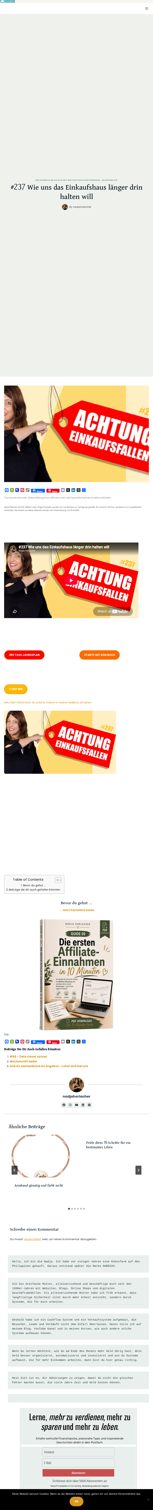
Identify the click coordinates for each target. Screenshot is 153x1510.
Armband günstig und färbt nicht (39, 1186)
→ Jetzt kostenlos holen (76, 910)
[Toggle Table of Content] (56, 880)
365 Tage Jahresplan (24, 655)
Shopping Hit (110, 180)
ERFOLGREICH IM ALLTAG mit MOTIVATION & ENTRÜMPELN (67, 180)
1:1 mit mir (16, 689)
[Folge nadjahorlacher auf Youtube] (76, 1105)
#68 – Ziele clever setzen (28, 1057)
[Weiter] (138, 1170)
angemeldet (32, 1239)
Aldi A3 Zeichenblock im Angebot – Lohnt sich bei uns (49, 1066)
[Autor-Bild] (65, 207)
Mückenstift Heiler (23, 1061)
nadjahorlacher (82, 206)
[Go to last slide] (15, 1170)
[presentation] (41, 1156)
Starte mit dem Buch (99, 655)
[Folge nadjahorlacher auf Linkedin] (83, 1105)
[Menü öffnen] (146, 8)
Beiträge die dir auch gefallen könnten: (34, 890)
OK (76, 1501)
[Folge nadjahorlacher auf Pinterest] (89, 1105)
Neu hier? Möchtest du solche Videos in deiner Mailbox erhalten (47, 702)
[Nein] (148, 1499)
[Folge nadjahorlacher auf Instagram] (70, 1105)
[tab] (69, 1209)
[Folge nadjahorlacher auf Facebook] (64, 1105)
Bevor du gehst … (34, 885)
